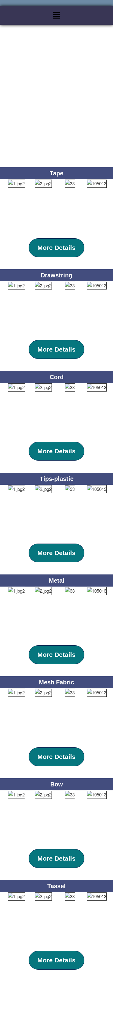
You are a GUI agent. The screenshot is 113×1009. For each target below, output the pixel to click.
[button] (56, 15)
